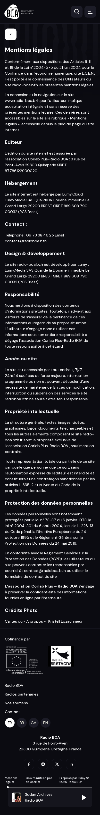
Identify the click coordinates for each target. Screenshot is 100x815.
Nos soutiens (16, 703)
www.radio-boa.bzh (22, 100)
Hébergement (21, 183)
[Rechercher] (77, 12)
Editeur (13, 142)
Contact (12, 711)
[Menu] (90, 12)
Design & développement (35, 253)
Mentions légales (28, 50)
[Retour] (11, 34)
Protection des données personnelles (49, 503)
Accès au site (21, 358)
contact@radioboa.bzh (26, 241)
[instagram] (43, 764)
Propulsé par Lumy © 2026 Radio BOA (74, 780)
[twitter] (57, 764)
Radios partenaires (21, 694)
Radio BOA (14, 685)
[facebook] (29, 764)
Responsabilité (22, 294)
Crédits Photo (21, 610)
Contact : (16, 224)
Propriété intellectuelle (32, 411)
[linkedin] (71, 764)
